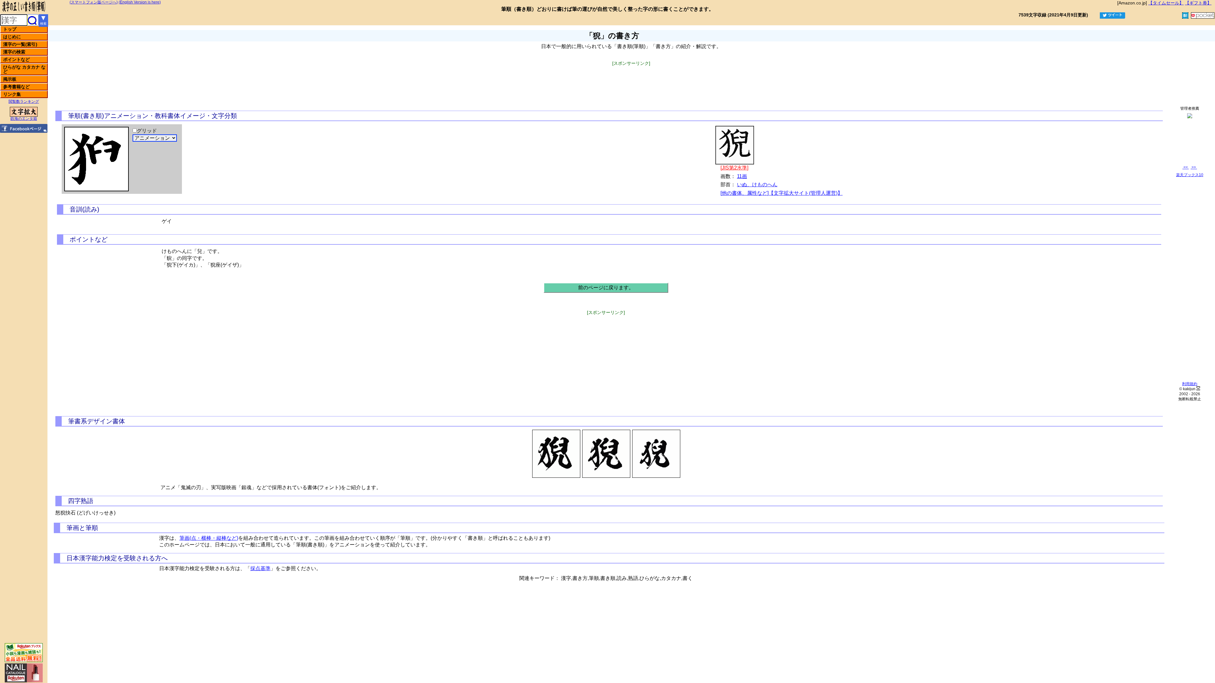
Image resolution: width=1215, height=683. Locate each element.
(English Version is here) (140, 2)
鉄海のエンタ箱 (23, 118)
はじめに (12, 36)
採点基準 (260, 568)
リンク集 (12, 94)
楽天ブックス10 (1189, 175)
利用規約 (1189, 384)
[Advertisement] (631, 80)
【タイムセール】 (1166, 2)
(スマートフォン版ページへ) (94, 2)
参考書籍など (16, 86)
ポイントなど (16, 59)
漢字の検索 (14, 51)
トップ (9, 29)
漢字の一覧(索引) (20, 44)
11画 (742, 176)
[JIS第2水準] (734, 167)
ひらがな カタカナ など (24, 69)
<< (1185, 167)
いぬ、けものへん (757, 184)
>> (1194, 167)
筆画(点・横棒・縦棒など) (208, 538)
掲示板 (9, 79)
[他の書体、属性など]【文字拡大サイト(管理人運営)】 (781, 193)
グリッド (147, 130)
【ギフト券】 (1198, 2)
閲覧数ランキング (24, 101)
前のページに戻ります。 (606, 287)
